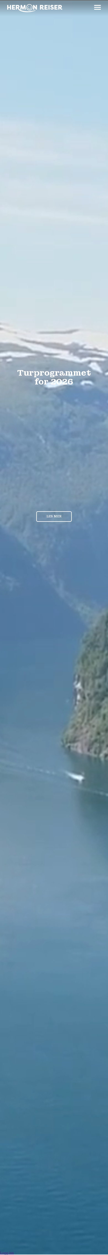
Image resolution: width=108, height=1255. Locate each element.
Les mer (54, 516)
